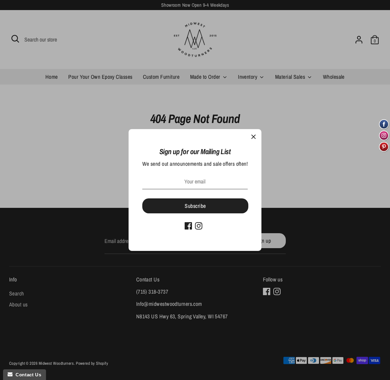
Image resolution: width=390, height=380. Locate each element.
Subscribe (195, 206)
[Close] (253, 137)
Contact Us (26, 374)
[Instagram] (198, 226)
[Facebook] (188, 226)
